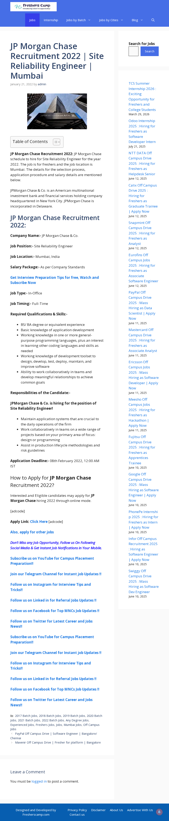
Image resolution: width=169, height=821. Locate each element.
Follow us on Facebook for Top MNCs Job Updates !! (54, 610)
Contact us (77, 814)
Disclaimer (98, 810)
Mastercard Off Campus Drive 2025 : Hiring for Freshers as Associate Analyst (143, 340)
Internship (51, 20)
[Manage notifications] (159, 812)
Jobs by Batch (76, 20)
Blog (135, 20)
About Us (116, 810)
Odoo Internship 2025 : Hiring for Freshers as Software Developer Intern (142, 131)
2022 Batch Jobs (53, 720)
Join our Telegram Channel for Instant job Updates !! (55, 574)
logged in (39, 781)
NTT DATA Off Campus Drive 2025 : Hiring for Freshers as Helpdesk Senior (142, 163)
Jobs (32, 20)
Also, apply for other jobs (32, 532)
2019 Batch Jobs (74, 716)
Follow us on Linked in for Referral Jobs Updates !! (53, 600)
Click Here (39, 521)
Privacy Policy (77, 810)
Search (149, 51)
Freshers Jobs (45, 725)
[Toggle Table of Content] (54, 141)
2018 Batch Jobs (50, 716)
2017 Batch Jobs (26, 716)
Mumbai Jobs (73, 725)
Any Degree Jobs (77, 720)
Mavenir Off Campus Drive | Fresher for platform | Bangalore (58, 742)
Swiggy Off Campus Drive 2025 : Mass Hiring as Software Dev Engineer (144, 581)
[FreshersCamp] (33, 6)
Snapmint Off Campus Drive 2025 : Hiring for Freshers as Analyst (142, 233)
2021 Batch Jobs (29, 720)
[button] (153, 20)
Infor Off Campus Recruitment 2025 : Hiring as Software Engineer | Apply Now (143, 549)
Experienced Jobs (22, 725)
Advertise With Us (140, 810)
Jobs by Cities (108, 20)
